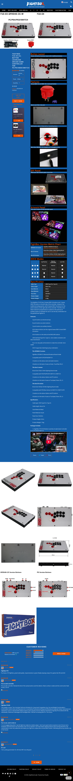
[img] (4, 665)
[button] (15, 70)
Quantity (15, 83)
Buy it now (18, 101)
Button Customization (18, 114)
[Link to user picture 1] (4, 692)
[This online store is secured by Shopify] (66, 775)
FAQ (70, 10)
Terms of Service (49, 769)
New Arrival (23, 10)
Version (15, 74)
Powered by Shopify (43, 775)
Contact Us (62, 769)
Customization (60, 10)
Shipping (14, 88)
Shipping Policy (24, 769)
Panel (14, 79)
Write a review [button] (61, 653)
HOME (4, 10)
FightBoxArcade (33, 775)
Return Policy (11, 769)
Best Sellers (12, 10)
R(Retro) (50, 10)
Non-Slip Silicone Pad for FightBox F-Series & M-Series (18, 129)
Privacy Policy (36, 769)
